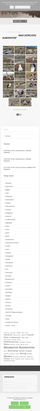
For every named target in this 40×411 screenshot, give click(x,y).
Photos (6, 344)
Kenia (7, 249)
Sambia (7, 286)
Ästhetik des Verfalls (9, 360)
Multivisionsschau (11, 342)
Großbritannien (10, 219)
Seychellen (8, 289)
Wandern (8, 356)
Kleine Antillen (7, 339)
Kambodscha (9, 239)
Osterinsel (28, 342)
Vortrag (23, 354)
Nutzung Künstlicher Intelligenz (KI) (16, 387)
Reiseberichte (9, 279)
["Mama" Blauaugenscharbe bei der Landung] (31, 76)
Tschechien (9, 309)
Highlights (8, 223)
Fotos (6, 337)
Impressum (9, 382)
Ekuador (8, 203)
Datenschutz (9, 384)
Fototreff (8, 216)
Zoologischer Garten (29, 358)
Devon (26, 332)
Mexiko (7, 259)
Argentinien (9, 186)
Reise (26, 344)
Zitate (7, 319)
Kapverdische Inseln (11, 242)
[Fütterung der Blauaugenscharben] (31, 85)
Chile (7, 193)
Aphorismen (7, 332)
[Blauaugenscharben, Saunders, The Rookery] (20, 50)
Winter (12, 358)
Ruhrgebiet (29, 351)
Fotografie (30, 335)
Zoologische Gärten (11, 322)
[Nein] (38, 5)
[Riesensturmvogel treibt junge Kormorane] (31, 50)
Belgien (7, 190)
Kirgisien (8, 252)
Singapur (8, 296)
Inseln (7, 229)
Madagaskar (9, 256)
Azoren (19, 332)
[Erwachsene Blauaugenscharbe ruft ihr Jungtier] (8, 85)
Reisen (5, 351)
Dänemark (8, 196)
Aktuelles (8, 183)
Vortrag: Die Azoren (21, 167)
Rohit (24, 399)
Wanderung (16, 356)
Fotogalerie (9, 213)
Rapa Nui (23, 344)
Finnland (8, 209)
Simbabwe (8, 292)
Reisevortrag (13, 351)
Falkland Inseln (16, 335)
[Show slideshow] (20, 109)
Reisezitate (22, 351)
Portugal (8, 276)
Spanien (8, 299)
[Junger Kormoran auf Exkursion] (31, 59)
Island (7, 233)
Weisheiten (7, 359)
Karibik (7, 246)
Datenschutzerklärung (22, 7)
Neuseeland (9, 262)
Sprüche (17, 353)
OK (12, 7)
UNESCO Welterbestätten (14, 312)
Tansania (8, 302)
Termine (8, 305)
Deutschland (9, 199)
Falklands (23, 335)
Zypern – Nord (10, 325)
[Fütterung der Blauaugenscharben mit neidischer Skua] (20, 93)
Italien (7, 236)
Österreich (8, 266)
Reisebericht (11, 347)
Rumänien (8, 282)
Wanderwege (30, 356)
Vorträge (8, 315)
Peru (6, 269)
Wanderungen (23, 356)
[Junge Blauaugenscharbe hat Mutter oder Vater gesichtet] (20, 85)
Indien (7, 226)
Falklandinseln (10, 206)
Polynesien (8, 272)
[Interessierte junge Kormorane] (8, 76)
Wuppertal (17, 358)
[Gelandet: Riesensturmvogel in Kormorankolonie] (8, 50)
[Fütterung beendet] (25, 102)
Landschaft (13, 339)
